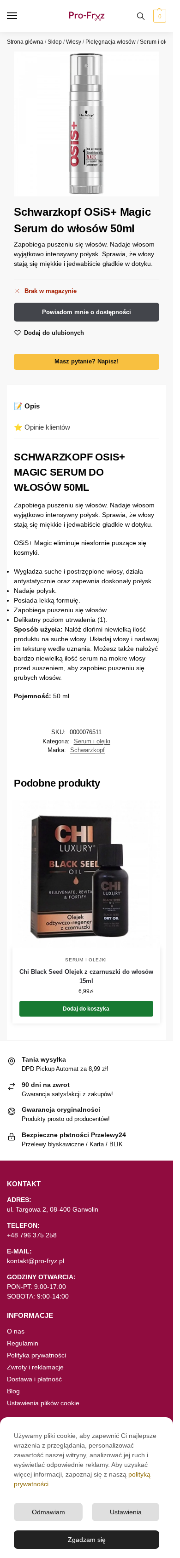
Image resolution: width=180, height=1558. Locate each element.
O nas (15, 1331)
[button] (158, 16)
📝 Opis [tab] (27, 406)
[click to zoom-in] (86, 124)
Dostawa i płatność (34, 1379)
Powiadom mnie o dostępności (86, 312)
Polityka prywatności (36, 1355)
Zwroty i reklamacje (35, 1367)
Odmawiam (48, 1512)
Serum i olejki (157, 42)
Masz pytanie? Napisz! (86, 361)
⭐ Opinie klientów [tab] (42, 427)
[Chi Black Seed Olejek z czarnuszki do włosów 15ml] (86, 874)
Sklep (55, 42)
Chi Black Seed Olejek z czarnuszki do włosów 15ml (86, 976)
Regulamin (22, 1343)
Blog (13, 1391)
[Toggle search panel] (140, 16)
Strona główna (25, 42)
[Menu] (21, 16)
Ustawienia (126, 1512)
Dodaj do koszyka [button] (86, 1009)
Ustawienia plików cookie (43, 1403)
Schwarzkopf (87, 750)
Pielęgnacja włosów (110, 42)
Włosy (73, 42)
